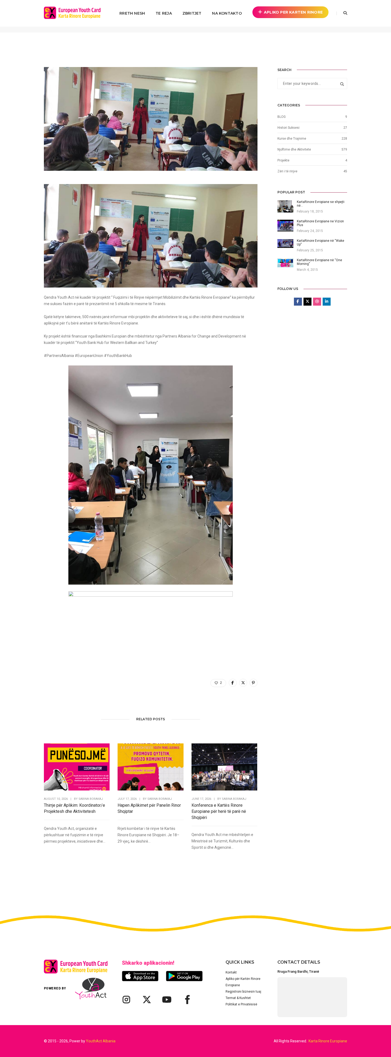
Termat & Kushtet (238, 998)
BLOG (281, 117)
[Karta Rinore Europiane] (75, 13)
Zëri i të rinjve (287, 171)
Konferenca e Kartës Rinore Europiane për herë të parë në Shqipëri (219, 811)
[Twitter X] (146, 999)
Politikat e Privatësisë (241, 1004)
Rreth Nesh (132, 13)
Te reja (164, 13)
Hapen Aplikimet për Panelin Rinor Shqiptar (149, 808)
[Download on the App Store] (140, 976)
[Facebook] (187, 999)
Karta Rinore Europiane (328, 1041)
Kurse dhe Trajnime (291, 138)
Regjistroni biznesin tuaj (243, 991)
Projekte (283, 160)
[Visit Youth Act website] (90, 988)
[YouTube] (166, 999)
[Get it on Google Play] (184, 976)
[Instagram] (126, 999)
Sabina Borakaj (90, 799)
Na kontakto (227, 13)
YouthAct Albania (100, 1041)
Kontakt (231, 972)
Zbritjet (192, 13)
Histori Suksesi (288, 128)
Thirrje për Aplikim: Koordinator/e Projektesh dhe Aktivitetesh (74, 808)
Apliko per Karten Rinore (293, 12)
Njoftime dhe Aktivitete (294, 149)
